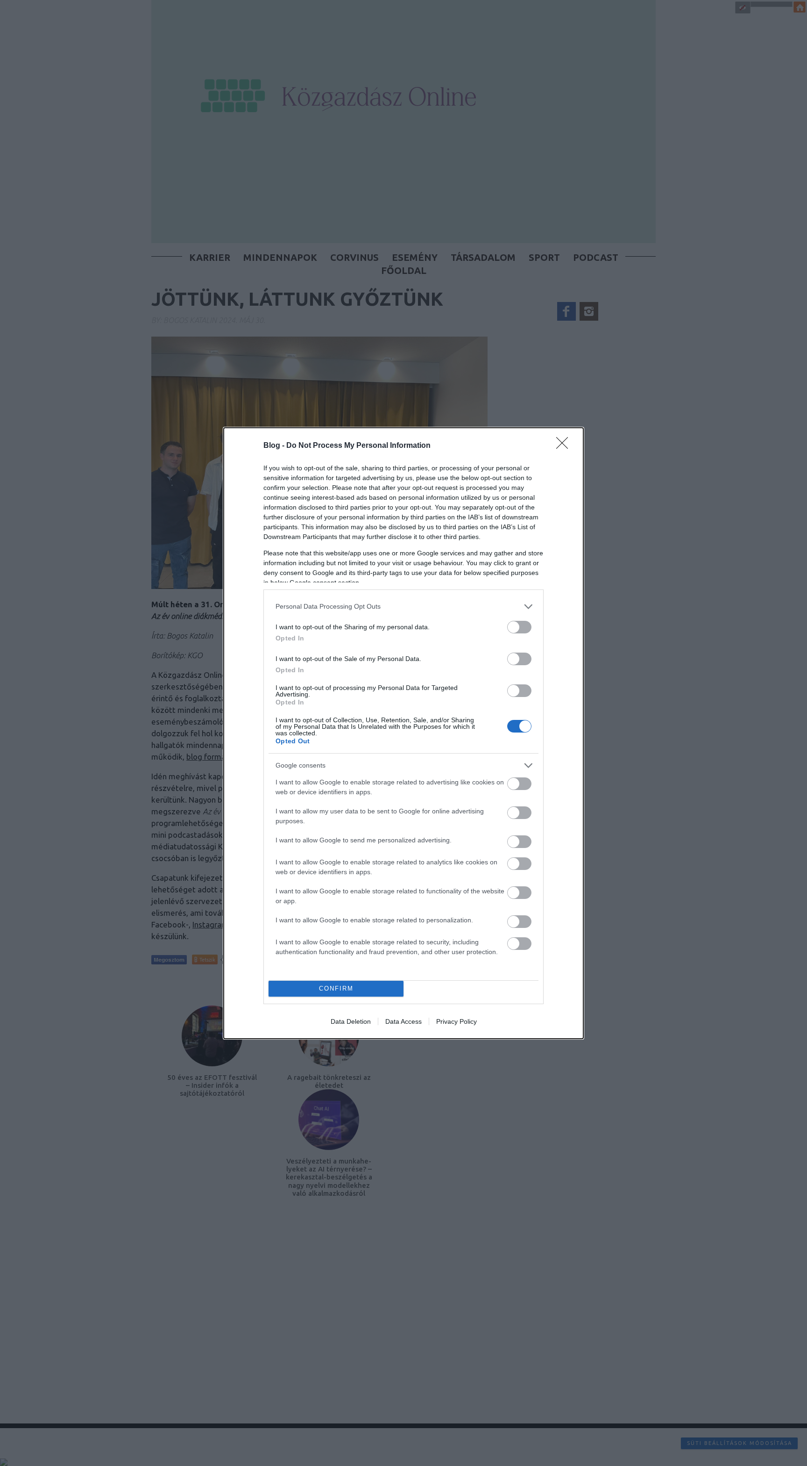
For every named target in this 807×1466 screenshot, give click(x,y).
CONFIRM (336, 988)
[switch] (519, 627)
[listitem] (403, 606)
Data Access (403, 1021)
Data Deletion (351, 1021)
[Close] (565, 446)
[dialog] (403, 733)
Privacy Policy (456, 1021)
